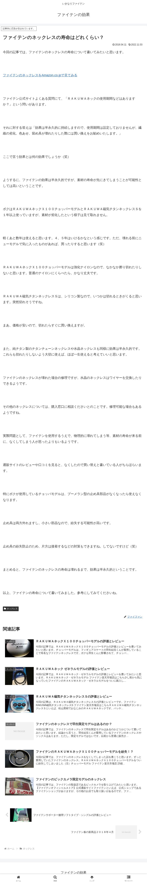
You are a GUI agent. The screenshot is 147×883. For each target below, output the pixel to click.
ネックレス (12, 608)
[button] (136, 619)
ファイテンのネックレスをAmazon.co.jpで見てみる (40, 75)
